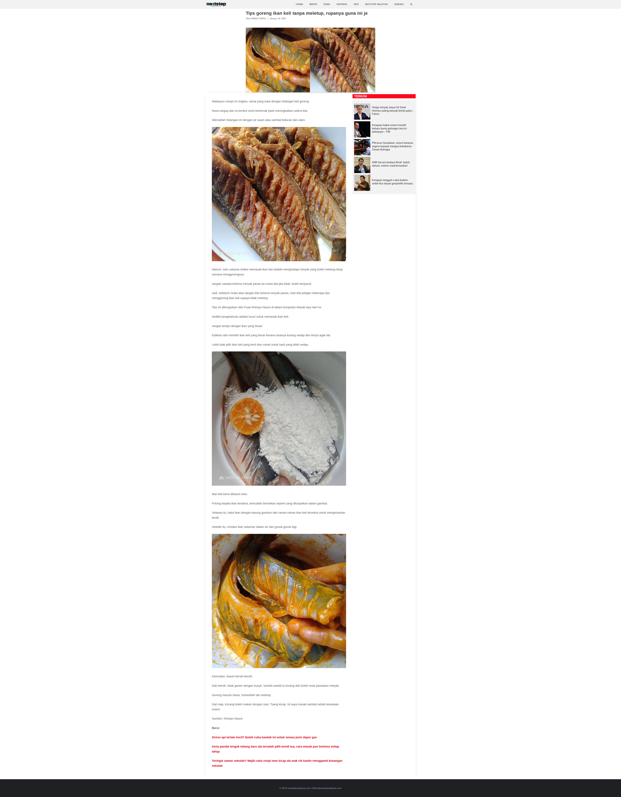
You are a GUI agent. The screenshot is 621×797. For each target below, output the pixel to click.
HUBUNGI (399, 4)
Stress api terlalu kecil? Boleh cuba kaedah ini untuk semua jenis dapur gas (264, 737)
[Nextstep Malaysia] (216, 4)
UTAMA (299, 4)
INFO (356, 4)
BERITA (313, 4)
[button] (411, 4)
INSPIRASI (342, 4)
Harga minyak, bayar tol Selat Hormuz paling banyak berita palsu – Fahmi (393, 110)
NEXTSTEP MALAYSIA (376, 4)
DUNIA (327, 4)
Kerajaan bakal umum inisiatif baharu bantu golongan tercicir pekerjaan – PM (389, 128)
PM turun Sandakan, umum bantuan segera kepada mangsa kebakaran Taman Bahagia (392, 146)
